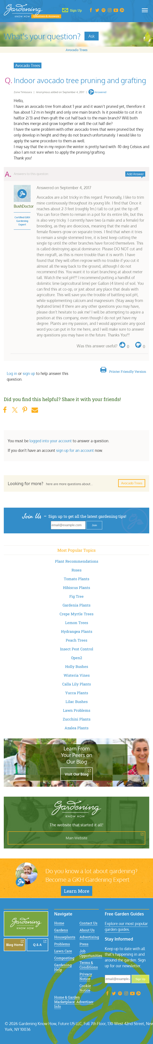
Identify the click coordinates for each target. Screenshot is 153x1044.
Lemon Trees (76, 622)
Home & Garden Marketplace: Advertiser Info (73, 1002)
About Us (87, 930)
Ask (91, 36)
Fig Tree (76, 596)
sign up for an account (75, 450)
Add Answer (135, 174)
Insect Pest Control (76, 649)
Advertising (89, 937)
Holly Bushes (76, 666)
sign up (29, 373)
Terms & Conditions (88, 964)
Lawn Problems (76, 710)
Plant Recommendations (76, 561)
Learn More (76, 891)
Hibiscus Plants (76, 587)
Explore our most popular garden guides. (126, 926)
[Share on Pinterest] (25, 410)
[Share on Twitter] (15, 410)
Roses (76, 570)
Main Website (76, 838)
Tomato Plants (76, 578)
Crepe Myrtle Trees (76, 613)
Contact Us (88, 923)
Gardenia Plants (76, 605)
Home (59, 923)
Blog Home (14, 945)
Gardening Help (63, 967)
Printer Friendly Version (127, 371)
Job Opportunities (90, 953)
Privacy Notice (85, 976)
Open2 (76, 657)
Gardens (61, 930)
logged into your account (50, 440)
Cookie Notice (85, 988)
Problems (62, 944)
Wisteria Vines (77, 675)
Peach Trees (76, 640)
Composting (64, 958)
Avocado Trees (76, 50)
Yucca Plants (76, 692)
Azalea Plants (76, 727)
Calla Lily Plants (76, 684)
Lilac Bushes (77, 701)
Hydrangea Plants (76, 631)
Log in (12, 373)
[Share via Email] (35, 410)
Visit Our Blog (76, 774)
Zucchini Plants (76, 719)
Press (83, 944)
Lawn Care (63, 951)
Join (94, 525)
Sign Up (140, 979)
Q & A (37, 945)
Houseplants (64, 937)
